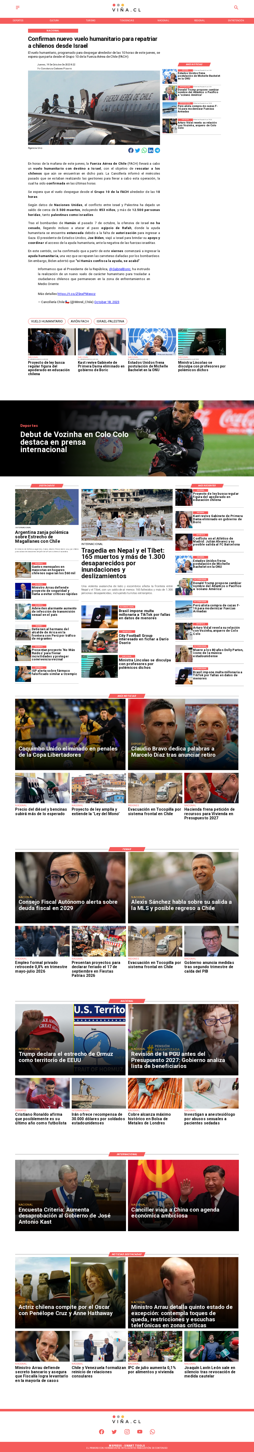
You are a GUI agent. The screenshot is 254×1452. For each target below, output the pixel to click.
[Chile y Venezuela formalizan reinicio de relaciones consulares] (99, 1361)
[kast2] (183, 519)
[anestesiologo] (211, 1108)
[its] (23, 612)
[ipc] (155, 1361)
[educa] (183, 497)
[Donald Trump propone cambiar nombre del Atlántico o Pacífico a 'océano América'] (169, 93)
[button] (47, 321)
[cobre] (155, 1108)
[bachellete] (169, 76)
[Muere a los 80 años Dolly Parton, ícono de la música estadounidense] (183, 653)
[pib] (211, 956)
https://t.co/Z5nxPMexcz (76, 294)
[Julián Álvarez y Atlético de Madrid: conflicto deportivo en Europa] (183, 542)
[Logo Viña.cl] (127, 11)
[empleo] (42, 956)
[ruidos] (23, 653)
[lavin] (211, 1361)
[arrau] (23, 591)
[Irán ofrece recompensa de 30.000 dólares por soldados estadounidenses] (99, 1108)
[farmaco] (23, 674)
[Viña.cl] (17, 9)
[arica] (23, 633)
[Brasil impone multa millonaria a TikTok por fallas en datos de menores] (183, 675)
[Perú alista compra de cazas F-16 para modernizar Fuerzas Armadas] (169, 109)
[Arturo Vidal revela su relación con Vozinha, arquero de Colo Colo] (169, 126)
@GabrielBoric (119, 269)
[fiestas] (99, 956)
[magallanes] (47, 524)
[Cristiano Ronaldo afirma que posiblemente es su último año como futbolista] (42, 1108)
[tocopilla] (155, 956)
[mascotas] (23, 570)
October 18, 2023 (106, 302)
